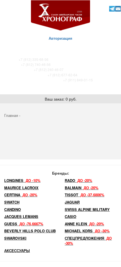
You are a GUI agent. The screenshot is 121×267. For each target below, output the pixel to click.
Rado (78, 180)
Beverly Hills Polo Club (30, 230)
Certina (20, 194)
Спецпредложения (88, 240)
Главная (11, 115)
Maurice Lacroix (21, 187)
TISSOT (84, 194)
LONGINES (22, 180)
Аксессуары (17, 250)
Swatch (11, 202)
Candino (12, 209)
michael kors (87, 230)
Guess (23, 223)
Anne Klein (84, 223)
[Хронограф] (60, 14)
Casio (70, 216)
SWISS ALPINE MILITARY (87, 209)
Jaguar (72, 202)
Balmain (81, 187)
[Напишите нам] (118, 9)
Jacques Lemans (21, 216)
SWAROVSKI (15, 238)
